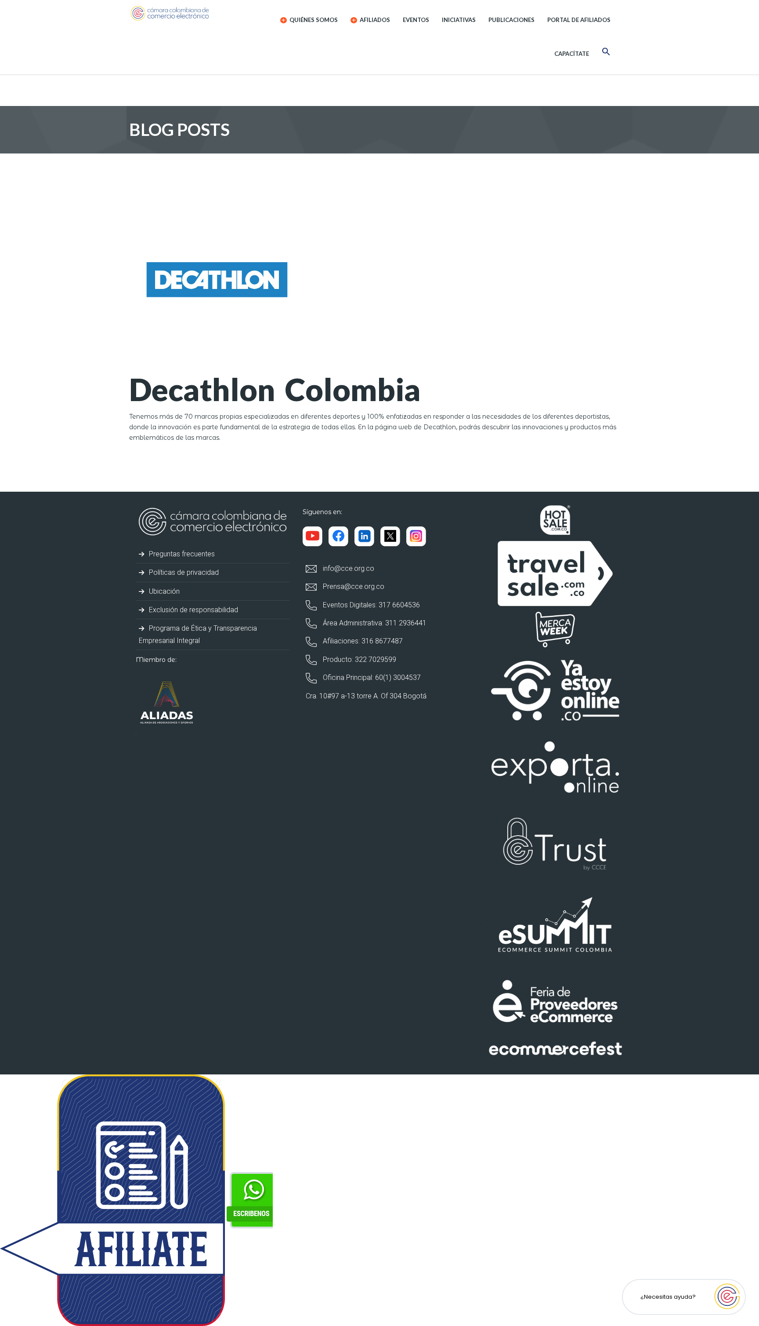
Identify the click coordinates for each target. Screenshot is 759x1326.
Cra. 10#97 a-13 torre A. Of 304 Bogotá (366, 696)
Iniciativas (459, 19)
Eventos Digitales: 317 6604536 (370, 605)
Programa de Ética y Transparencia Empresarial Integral (198, 634)
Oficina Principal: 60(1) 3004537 (371, 677)
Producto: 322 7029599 (358, 659)
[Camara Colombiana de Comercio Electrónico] (187, 13)
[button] (606, 53)
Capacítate (571, 53)
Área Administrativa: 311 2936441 (373, 623)
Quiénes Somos (313, 19)
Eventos (416, 19)
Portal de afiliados (579, 19)
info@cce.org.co (347, 568)
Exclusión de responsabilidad (192, 610)
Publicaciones (511, 19)
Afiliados (374, 19)
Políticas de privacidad (183, 572)
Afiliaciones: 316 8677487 (362, 641)
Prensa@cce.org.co (352, 586)
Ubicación (163, 591)
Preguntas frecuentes (181, 554)
